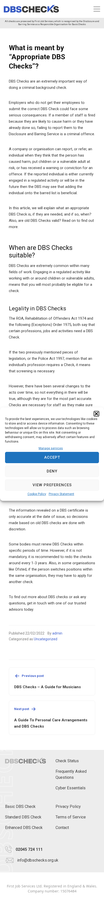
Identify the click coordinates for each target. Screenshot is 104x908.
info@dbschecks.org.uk (37, 860)
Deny (52, 471)
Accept (52, 457)
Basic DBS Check (20, 806)
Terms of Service (71, 817)
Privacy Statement (61, 494)
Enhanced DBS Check (24, 827)
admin (57, 633)
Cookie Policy (37, 494)
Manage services (51, 448)
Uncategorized (45, 639)
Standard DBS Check (23, 817)
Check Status (67, 760)
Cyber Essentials (71, 788)
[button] (96, 413)
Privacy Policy (68, 806)
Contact (62, 827)
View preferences (52, 485)
